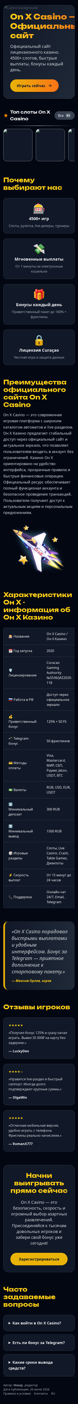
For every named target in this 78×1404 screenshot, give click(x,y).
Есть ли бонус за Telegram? (38, 1342)
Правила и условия (17, 1393)
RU (53, 1393)
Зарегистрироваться (39, 1259)
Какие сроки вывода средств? (31, 1365)
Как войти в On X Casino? (36, 1322)
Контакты (41, 1393)
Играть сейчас (31, 85)
